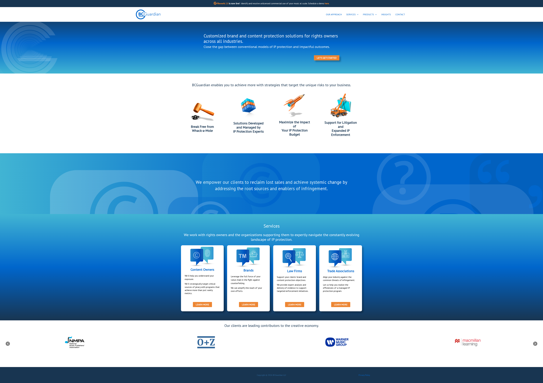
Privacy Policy (364, 375)
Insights (386, 14)
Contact (400, 14)
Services (351, 14)
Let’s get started (327, 57)
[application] (357, 14)
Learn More (202, 304)
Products (368, 14)
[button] (8, 344)
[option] (75, 342)
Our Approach (334, 14)
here (327, 3)
